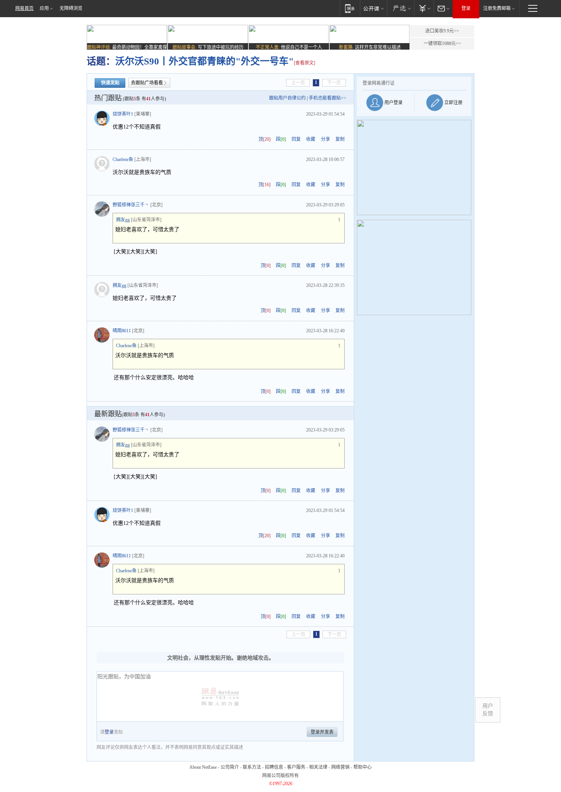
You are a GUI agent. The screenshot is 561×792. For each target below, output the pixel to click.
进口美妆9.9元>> (442, 31)
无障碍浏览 (71, 8)
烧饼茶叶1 (123, 114)
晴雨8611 (122, 330)
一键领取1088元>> (442, 43)
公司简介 (230, 767)
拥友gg (123, 219)
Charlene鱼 (123, 159)
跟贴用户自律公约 (287, 98)
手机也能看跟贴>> (327, 98)
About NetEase (203, 767)
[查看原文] (304, 63)
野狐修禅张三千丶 (131, 205)
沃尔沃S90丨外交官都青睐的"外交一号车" (204, 61)
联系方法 (252, 767)
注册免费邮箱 (497, 8)
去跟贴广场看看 (147, 82)
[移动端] (350, 8)
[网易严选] (400, 8)
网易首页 (24, 8)
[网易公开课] (373, 8)
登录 (466, 8)
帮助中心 (362, 767)
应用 (44, 8)
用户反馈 (487, 709)
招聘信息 (274, 767)
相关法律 (318, 767)
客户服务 (296, 767)
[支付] (424, 8)
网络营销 (340, 767)
